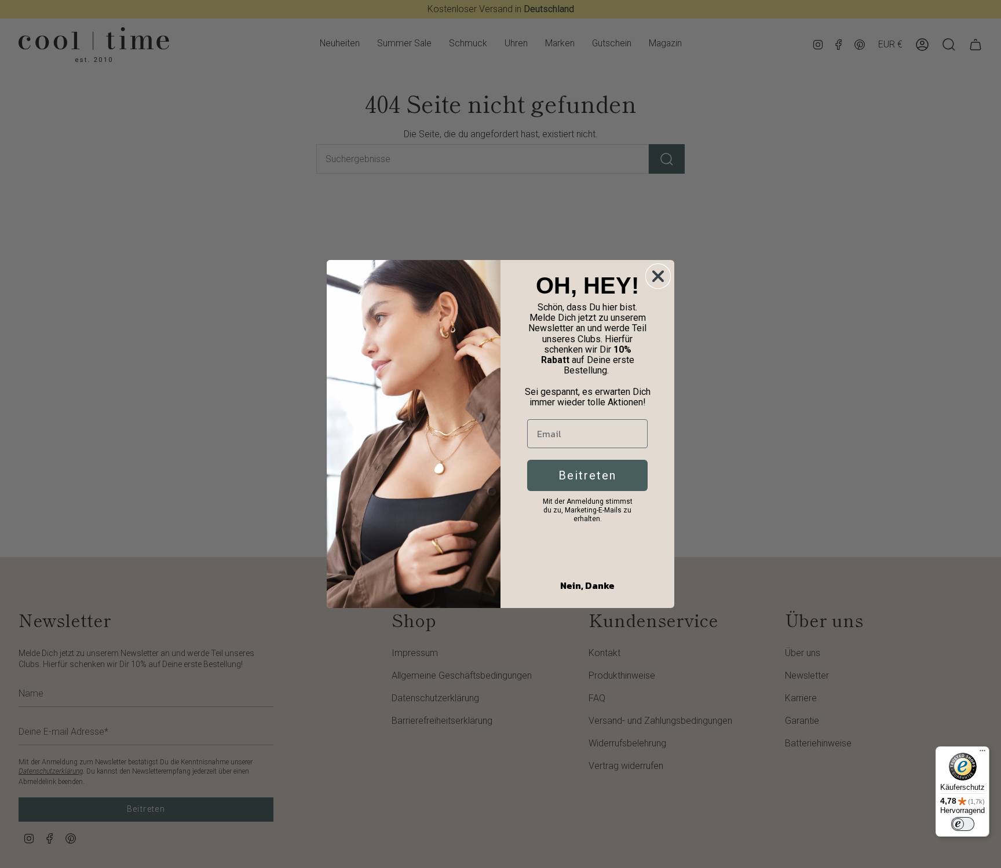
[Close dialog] (658, 276)
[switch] (962, 824)
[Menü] (982, 753)
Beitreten (587, 475)
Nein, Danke (587, 585)
